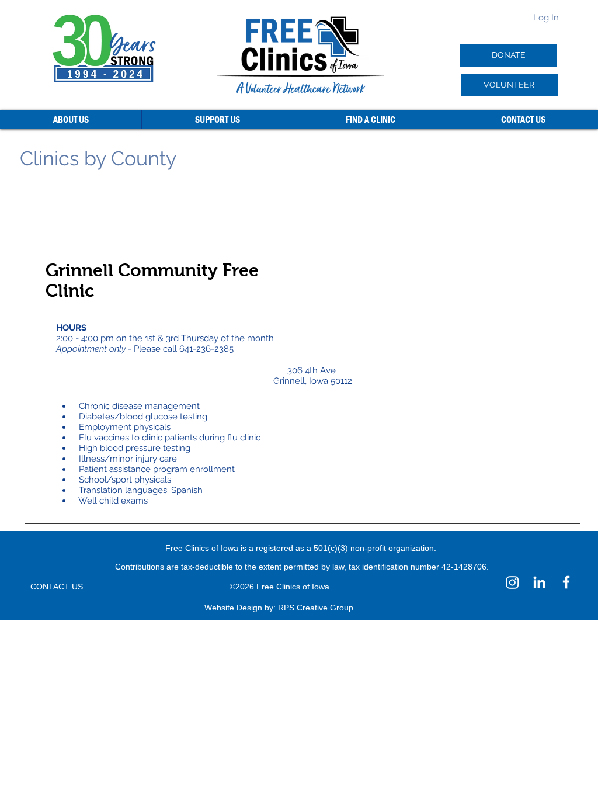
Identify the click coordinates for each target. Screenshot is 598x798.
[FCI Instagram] (512, 582)
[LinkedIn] (539, 582)
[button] (70, 119)
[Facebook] (566, 582)
